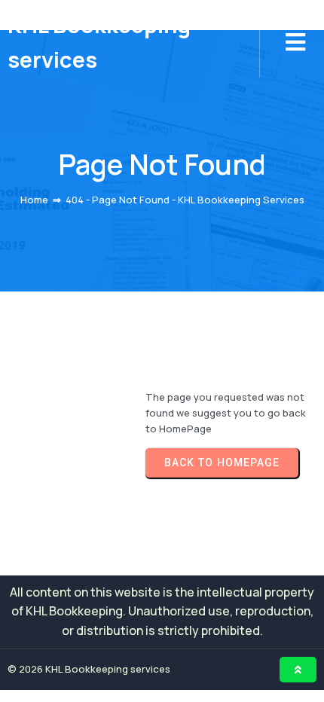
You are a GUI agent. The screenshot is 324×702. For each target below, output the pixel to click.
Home (34, 199)
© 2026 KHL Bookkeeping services (89, 669)
